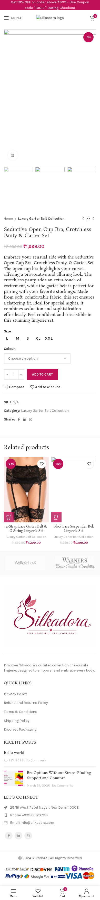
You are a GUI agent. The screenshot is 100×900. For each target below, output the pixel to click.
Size (7, 331)
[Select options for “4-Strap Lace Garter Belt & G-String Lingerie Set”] (9, 517)
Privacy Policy (15, 694)
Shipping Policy (16, 721)
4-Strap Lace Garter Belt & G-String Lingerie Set (26, 528)
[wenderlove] (25, 563)
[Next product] (93, 218)
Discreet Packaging (20, 729)
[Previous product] (83, 218)
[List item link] (50, 815)
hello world (14, 752)
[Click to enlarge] (13, 155)
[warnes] (75, 563)
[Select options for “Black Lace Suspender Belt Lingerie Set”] (56, 517)
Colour (9, 349)
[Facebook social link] (19, 419)
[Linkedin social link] (25, 419)
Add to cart (42, 374)
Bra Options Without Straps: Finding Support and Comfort (59, 775)
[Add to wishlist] (41, 463)
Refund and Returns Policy (26, 703)
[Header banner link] (50, 5)
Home (9, 219)
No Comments (36, 760)
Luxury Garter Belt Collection (41, 219)
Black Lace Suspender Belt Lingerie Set (74, 528)
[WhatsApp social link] (31, 419)
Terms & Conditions (20, 712)
